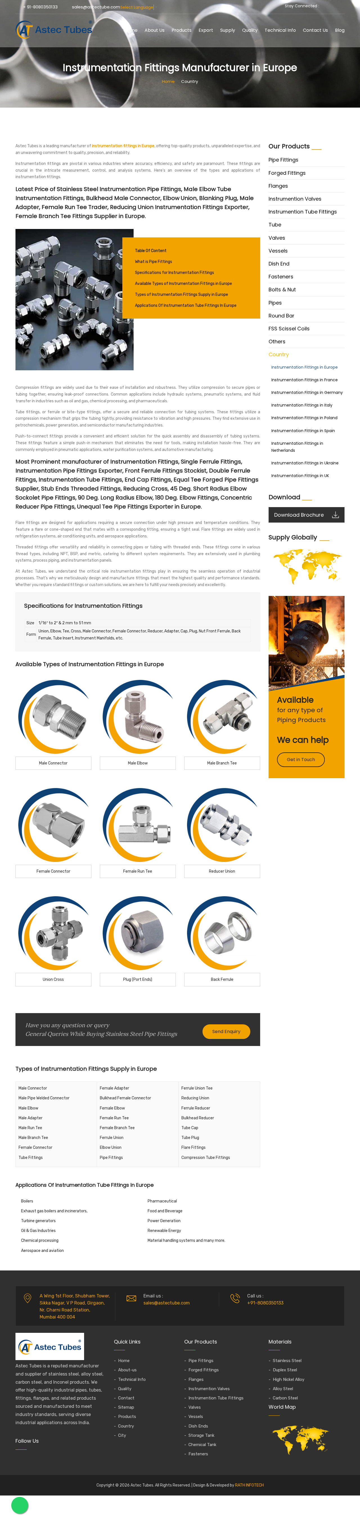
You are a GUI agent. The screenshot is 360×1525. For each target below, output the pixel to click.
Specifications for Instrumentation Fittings (174, 272)
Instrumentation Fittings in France (304, 380)
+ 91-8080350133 (40, 7)
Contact (126, 1398)
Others (277, 341)
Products (182, 30)
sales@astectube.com (96, 7)
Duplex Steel (285, 1369)
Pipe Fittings (283, 159)
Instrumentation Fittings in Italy (301, 405)
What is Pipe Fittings (153, 261)
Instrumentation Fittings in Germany (307, 392)
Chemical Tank (202, 1444)
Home (131, 30)
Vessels (278, 250)
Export (206, 30)
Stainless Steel (287, 1360)
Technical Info (280, 30)
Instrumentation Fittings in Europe (304, 367)
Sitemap (126, 1407)
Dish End (279, 263)
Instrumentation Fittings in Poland (304, 418)
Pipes (275, 302)
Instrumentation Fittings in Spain (303, 431)
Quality (250, 30)
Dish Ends (198, 1426)
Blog (340, 30)
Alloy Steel (283, 1388)
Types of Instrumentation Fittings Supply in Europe (181, 294)
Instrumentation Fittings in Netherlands (297, 447)
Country (279, 354)
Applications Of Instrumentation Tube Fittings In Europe (186, 305)
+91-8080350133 (265, 1303)
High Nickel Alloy (288, 1379)
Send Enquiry (226, 1031)
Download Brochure (299, 514)
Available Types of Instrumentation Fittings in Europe (183, 283)
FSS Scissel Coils (289, 328)
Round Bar (281, 315)
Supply (227, 30)
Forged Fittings (287, 172)
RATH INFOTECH (249, 1485)
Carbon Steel (285, 1398)
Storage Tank (201, 1435)
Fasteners (281, 276)
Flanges (278, 185)
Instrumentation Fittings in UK (300, 475)
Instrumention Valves (295, 198)
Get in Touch (301, 759)
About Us (155, 30)
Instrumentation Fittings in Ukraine (305, 463)
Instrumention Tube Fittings (303, 211)
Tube (275, 224)
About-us (127, 1369)
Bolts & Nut (282, 289)
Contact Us (315, 30)
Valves (277, 237)
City (122, 1435)
